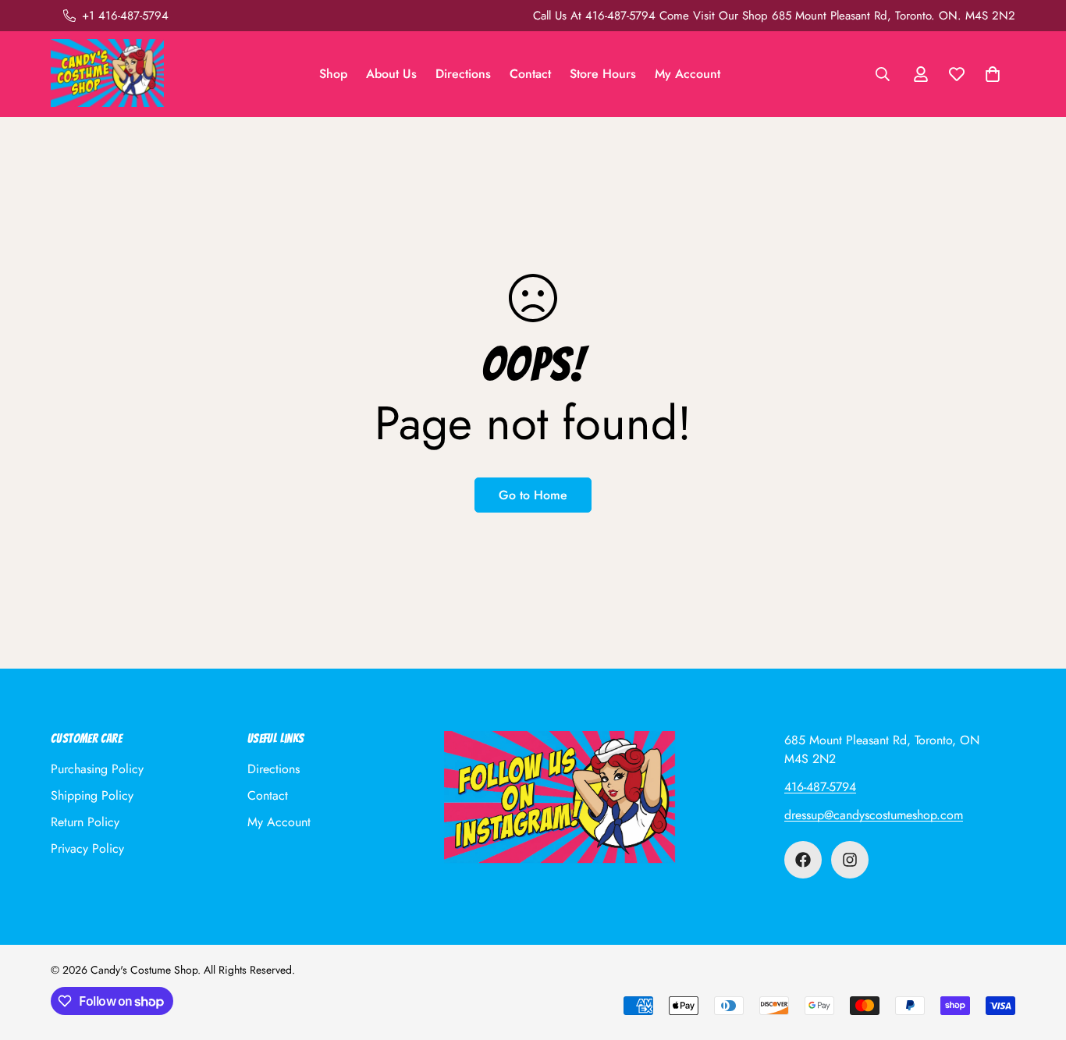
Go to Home (533, 495)
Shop (333, 74)
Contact (530, 74)
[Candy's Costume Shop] (107, 74)
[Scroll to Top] (1036, 955)
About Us (391, 74)
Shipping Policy (92, 795)
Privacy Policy (87, 848)
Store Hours (603, 74)
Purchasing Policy (97, 769)
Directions (463, 74)
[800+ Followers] (850, 859)
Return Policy (85, 822)
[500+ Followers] (803, 859)
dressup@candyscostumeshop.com (873, 815)
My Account (687, 74)
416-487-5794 (820, 787)
